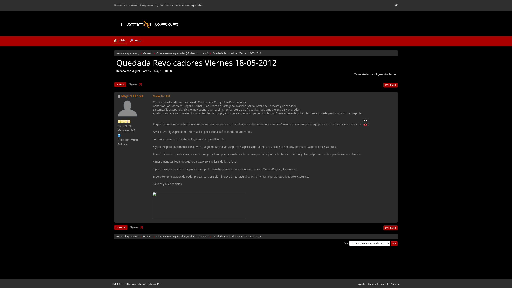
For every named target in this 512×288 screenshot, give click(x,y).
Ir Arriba (121, 227)
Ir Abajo (120, 84)
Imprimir (390, 84)
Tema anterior (363, 74)
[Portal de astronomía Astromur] (119, 135)
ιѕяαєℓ (204, 53)
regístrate (195, 5)
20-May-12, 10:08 (161, 95)
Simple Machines (139, 284)
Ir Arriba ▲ (394, 283)
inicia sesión (179, 5)
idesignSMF (154, 284)
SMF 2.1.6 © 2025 (121, 284)
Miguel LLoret (132, 96)
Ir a (346, 243)
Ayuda (361, 283)
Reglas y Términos (377, 283)
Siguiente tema (385, 74)
